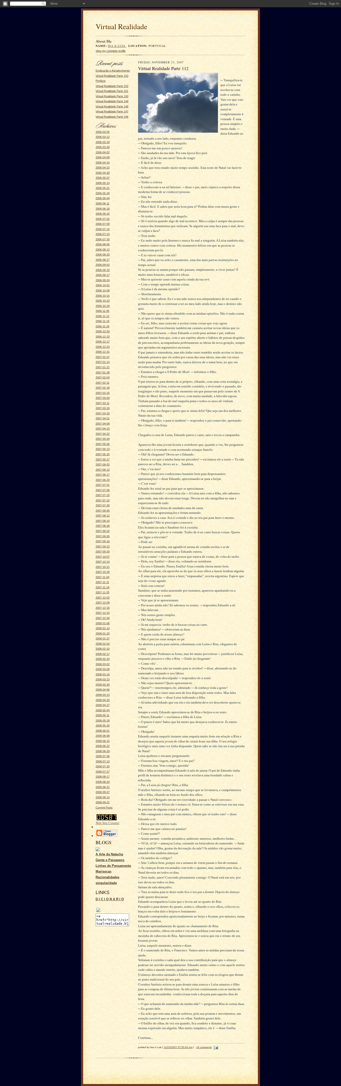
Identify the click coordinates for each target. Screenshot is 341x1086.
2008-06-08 (103, 735)
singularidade (106, 883)
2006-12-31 (103, 351)
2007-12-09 (103, 602)
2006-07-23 (103, 234)
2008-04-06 (103, 689)
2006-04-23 (103, 167)
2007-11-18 (102, 587)
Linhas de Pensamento (113, 866)
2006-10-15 (103, 295)
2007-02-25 (103, 392)
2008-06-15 (103, 740)
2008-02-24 (103, 658)
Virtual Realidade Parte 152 (112, 86)
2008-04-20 (103, 700)
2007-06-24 (103, 479)
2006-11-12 (102, 316)
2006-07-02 (103, 218)
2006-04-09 (103, 157)
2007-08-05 (103, 510)
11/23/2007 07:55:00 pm (178, 1047)
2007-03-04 (103, 397)
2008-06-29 (103, 751)
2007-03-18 (103, 408)
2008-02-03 (103, 643)
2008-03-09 (103, 669)
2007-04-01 (103, 418)
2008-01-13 (103, 628)
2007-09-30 (103, 551)
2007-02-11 (102, 382)
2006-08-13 (103, 249)
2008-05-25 (103, 725)
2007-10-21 (103, 566)
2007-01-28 (103, 372)
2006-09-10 (103, 270)
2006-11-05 (102, 310)
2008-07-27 (103, 771)
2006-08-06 (103, 244)
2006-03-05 (103, 131)
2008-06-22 (103, 745)
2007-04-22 (103, 433)
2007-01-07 (103, 357)
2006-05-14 (103, 182)
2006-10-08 (103, 290)
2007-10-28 (103, 571)
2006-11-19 (102, 321)
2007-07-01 (103, 484)
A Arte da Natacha (109, 854)
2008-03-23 (103, 679)
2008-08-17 (103, 776)
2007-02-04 (103, 377)
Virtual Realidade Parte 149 (112, 101)
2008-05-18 (103, 720)
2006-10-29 (103, 305)
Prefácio (101, 80)
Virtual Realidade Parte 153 (112, 75)
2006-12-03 (103, 331)
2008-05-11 (102, 715)
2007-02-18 (103, 387)
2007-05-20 (103, 454)
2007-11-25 (102, 592)
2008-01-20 (103, 633)
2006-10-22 (103, 300)
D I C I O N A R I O (110, 899)
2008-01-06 (103, 623)
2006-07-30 (103, 239)
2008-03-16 (103, 674)
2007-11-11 (102, 582)
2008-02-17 (103, 653)
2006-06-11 (102, 203)
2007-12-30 (103, 618)
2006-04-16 (103, 162)
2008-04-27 (103, 705)
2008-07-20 (103, 766)
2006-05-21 (103, 187)
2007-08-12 (103, 515)
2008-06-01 (103, 730)
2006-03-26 (103, 147)
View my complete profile (111, 50)
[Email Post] (215, 1047)
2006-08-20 (103, 254)
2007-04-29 (103, 438)
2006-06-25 (103, 213)
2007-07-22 (103, 500)
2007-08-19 (103, 520)
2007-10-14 (103, 561)
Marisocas (103, 871)
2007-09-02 (103, 531)
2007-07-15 (103, 495)
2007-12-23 (103, 612)
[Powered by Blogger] (107, 835)
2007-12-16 (103, 607)
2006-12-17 (103, 341)
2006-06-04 (103, 198)
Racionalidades (107, 877)
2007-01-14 (103, 362)
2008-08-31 (103, 787)
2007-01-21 (103, 367)
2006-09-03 (103, 264)
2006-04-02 (103, 152)
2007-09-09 (103, 536)
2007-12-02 (103, 597)
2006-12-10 (103, 336)
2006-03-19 (103, 142)
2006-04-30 (103, 172)
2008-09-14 (103, 797)
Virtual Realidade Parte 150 (112, 96)
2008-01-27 (103, 638)
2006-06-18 (103, 208)
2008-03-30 (103, 684)
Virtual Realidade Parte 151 (112, 91)
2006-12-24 (103, 346)
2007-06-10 (103, 469)
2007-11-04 (102, 577)
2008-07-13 (103, 761)
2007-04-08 (103, 423)
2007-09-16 (103, 541)
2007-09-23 (103, 546)
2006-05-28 (103, 193)
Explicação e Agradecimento (113, 70)
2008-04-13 (103, 694)
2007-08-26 (103, 525)
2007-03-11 (102, 403)
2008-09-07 (103, 792)
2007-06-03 (103, 464)
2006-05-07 (103, 177)
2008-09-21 (103, 802)
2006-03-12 (103, 136)
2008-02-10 (103, 648)
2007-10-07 (103, 556)
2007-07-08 (103, 490)
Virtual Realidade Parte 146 (112, 116)
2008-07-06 (103, 756)
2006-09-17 (103, 274)
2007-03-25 (103, 413)
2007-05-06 (103, 444)
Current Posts (104, 807)
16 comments (204, 1047)
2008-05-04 (103, 710)
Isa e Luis (117, 46)
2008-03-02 (103, 664)
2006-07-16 (103, 229)
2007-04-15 (103, 428)
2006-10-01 (103, 285)
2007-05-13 (103, 449)
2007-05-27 (103, 459)
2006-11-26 (102, 326)
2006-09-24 (103, 280)
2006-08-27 (103, 259)
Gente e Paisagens (110, 860)
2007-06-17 (103, 474)
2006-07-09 (103, 223)
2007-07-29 (103, 505)
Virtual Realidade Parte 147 (112, 111)
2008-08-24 (103, 781)
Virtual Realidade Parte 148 (112, 106)
